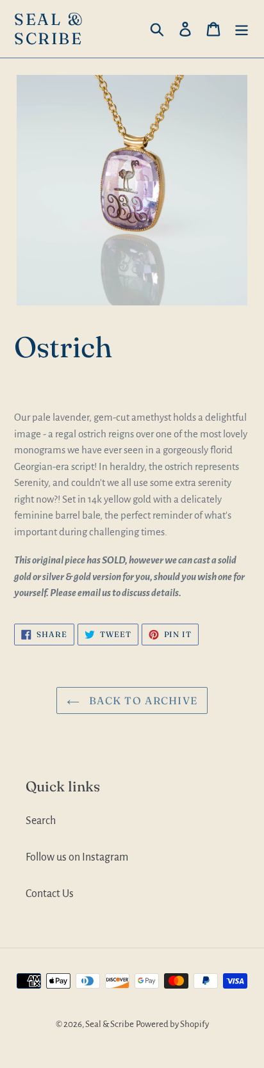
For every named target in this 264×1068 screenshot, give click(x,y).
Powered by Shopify (172, 1024)
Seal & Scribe (49, 29)
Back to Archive (141, 700)
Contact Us (50, 894)
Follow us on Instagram (77, 857)
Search (41, 821)
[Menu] (241, 29)
